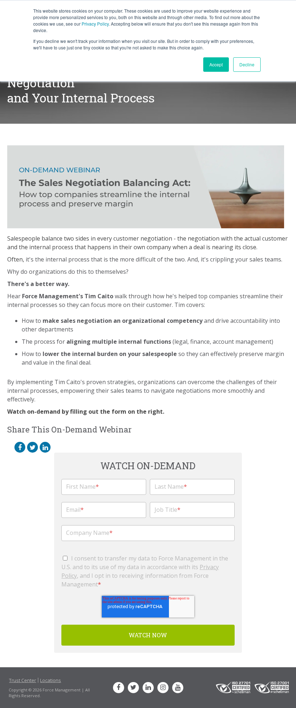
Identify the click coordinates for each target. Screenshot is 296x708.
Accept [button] (216, 64)
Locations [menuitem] (50, 680)
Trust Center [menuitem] (22, 680)
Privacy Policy (95, 24)
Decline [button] (246, 64)
